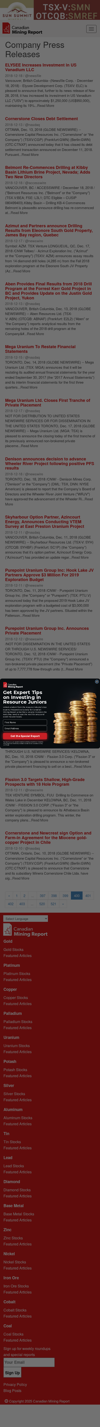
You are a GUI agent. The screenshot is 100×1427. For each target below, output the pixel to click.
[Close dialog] (97, 681)
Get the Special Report (25, 736)
